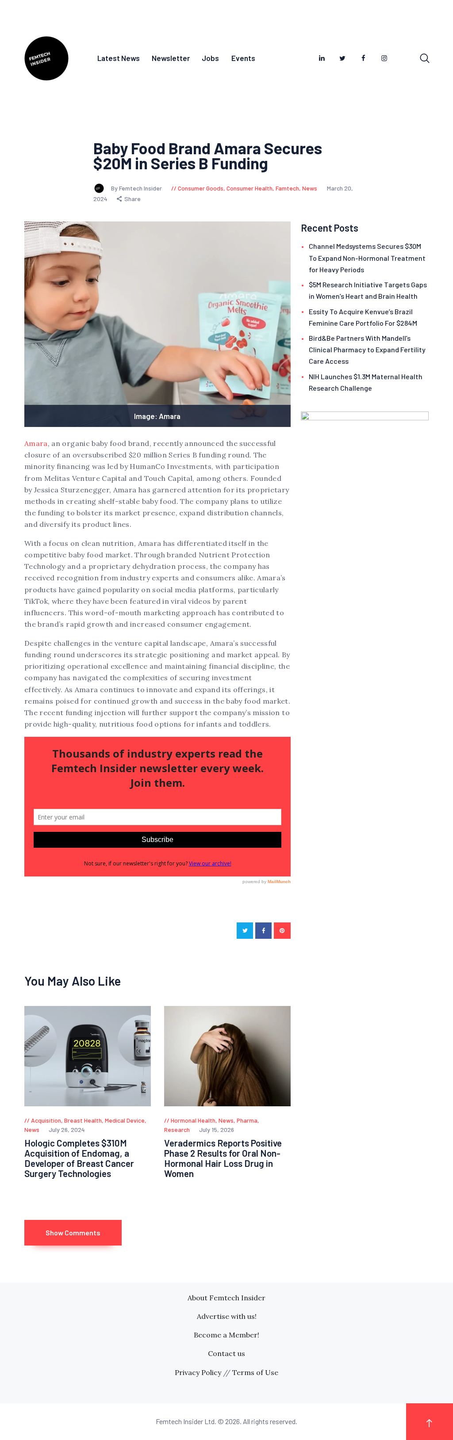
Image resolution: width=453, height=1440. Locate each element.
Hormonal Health (193, 1120)
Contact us (226, 1353)
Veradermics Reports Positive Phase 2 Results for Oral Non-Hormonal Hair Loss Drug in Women (223, 1158)
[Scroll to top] (429, 1421)
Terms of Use (255, 1372)
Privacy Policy (198, 1372)
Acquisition (46, 1120)
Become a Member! (226, 1334)
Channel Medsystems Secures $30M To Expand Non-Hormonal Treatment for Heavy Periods (367, 257)
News (309, 188)
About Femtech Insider (226, 1297)
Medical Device (125, 1120)
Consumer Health (249, 188)
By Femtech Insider (137, 188)
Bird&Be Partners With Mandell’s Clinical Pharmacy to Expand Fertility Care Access (367, 349)
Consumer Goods (200, 188)
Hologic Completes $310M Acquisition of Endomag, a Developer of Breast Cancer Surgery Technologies (79, 1158)
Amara (36, 443)
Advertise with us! (227, 1316)
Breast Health (83, 1120)
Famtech (287, 188)
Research (177, 1129)
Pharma (247, 1120)
